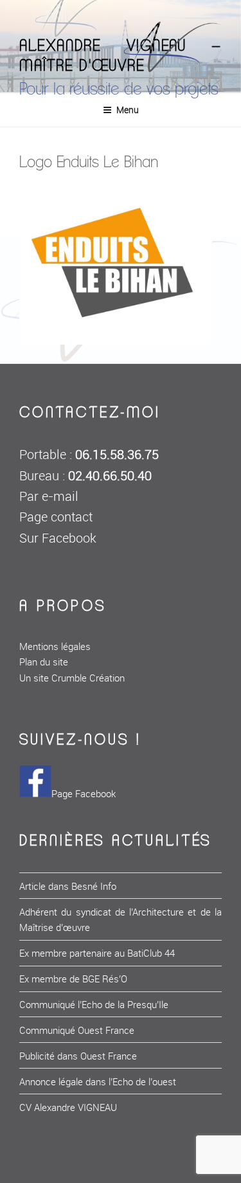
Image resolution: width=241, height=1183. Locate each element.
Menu (127, 110)
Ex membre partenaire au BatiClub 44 (97, 952)
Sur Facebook (57, 538)
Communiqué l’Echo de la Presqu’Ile (93, 1004)
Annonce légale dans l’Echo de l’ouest (97, 1081)
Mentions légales (55, 646)
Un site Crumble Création (72, 677)
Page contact (56, 517)
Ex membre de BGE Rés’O (73, 978)
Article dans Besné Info (67, 886)
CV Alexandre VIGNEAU (68, 1107)
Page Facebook (83, 793)
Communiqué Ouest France (76, 1030)
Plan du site (43, 661)
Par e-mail (48, 496)
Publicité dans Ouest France (78, 1055)
